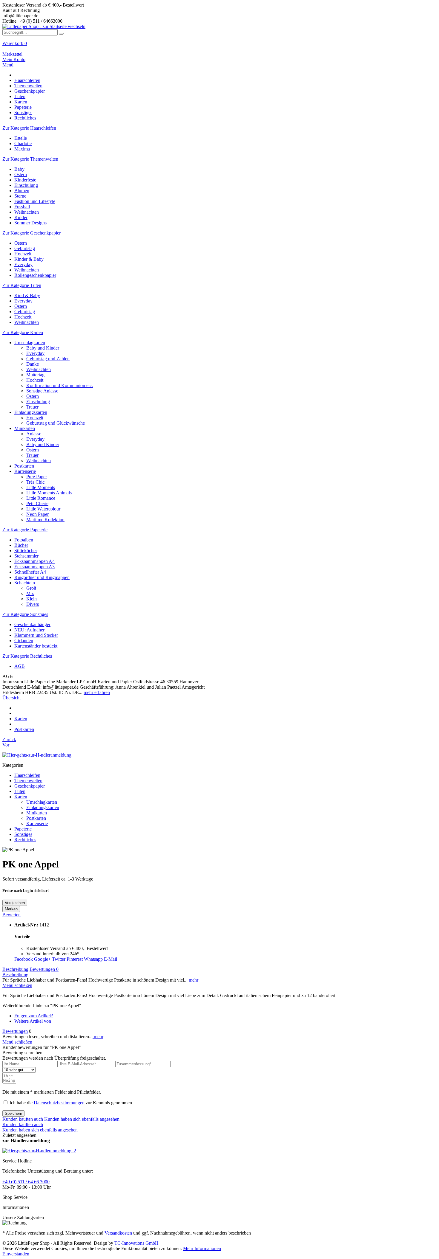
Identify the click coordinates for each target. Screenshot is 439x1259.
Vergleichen (15, 903)
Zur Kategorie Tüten (21, 285)
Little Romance (40, 498)
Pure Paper (36, 476)
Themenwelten (28, 780)
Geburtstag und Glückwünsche (55, 423)
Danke (32, 364)
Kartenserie (25, 471)
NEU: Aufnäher (29, 629)
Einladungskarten (30, 412)
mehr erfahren (97, 692)
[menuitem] (219, 46)
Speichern (13, 1113)
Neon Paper (37, 514)
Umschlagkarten (29, 342)
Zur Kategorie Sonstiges (25, 614)
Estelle (20, 138)
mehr (193, 979)
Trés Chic (35, 482)
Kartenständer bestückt (35, 645)
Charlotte (23, 143)
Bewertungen (44, 969)
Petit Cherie (37, 503)
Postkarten (24, 465)
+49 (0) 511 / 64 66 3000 (26, 1181)
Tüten (19, 791)
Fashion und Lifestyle (34, 201)
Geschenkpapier (29, 785)
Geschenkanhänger (32, 624)
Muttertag (35, 374)
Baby (19, 169)
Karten (20, 796)
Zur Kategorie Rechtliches (27, 656)
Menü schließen (17, 985)
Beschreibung (15, 969)
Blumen (21, 190)
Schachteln (24, 582)
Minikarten (24, 428)
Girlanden (23, 640)
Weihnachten (26, 212)
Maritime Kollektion (45, 519)
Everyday (23, 264)
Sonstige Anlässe (42, 390)
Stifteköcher (25, 550)
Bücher (21, 545)
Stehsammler (26, 555)
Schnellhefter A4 (30, 572)
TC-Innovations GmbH (136, 1243)
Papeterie (23, 828)
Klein (31, 598)
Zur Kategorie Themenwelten (30, 159)
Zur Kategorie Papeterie (24, 529)
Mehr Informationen (202, 1248)
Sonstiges (23, 834)
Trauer (32, 406)
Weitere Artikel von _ (34, 1021)
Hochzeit (22, 253)
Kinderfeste (25, 179)
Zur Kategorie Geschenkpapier (31, 232)
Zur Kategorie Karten (22, 332)
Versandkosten (118, 1232)
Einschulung (26, 185)
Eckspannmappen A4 (34, 561)
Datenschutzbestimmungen (59, 1102)
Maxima (22, 148)
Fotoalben (23, 539)
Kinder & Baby (29, 259)
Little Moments (40, 487)
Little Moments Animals (49, 492)
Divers (32, 604)
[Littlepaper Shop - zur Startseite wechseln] (43, 26)
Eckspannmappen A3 (34, 566)
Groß (31, 588)
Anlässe (33, 433)
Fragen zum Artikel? (33, 1015)
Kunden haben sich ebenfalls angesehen (81, 1119)
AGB (19, 666)
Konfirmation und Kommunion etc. (59, 385)
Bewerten (11, 914)
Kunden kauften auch (22, 1119)
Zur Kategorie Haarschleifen (29, 128)
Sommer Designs (30, 222)
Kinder (20, 217)
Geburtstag (24, 248)
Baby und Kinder (42, 347)
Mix (30, 593)
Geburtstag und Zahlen (48, 358)
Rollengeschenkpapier (35, 275)
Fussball (22, 206)
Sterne (20, 195)
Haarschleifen (27, 775)
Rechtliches (25, 839)
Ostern (20, 174)
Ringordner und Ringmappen (42, 577)
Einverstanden (15, 1253)
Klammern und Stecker (36, 635)
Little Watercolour (43, 508)
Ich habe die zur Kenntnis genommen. (71, 1102)
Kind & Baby (27, 295)
